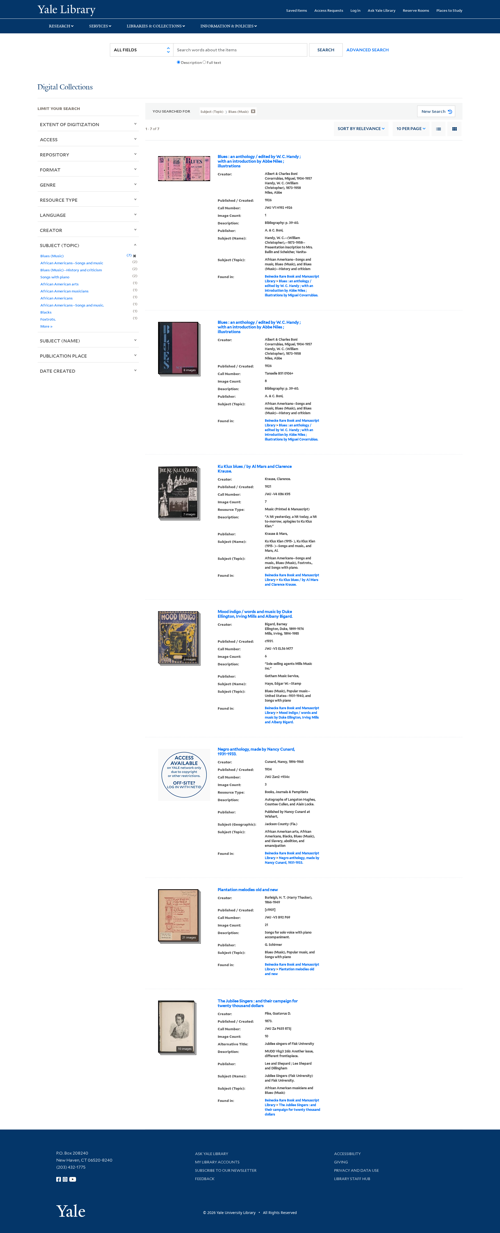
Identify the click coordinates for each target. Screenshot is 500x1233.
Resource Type (59, 200)
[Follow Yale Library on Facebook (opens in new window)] (58, 1179)
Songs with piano (54, 276)
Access (49, 139)
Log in (355, 10)
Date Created (57, 371)
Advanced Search (367, 49)
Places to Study (449, 10)
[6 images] (178, 637)
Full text (214, 62)
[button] (326, 50)
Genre (48, 185)
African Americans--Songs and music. (72, 305)
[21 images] (178, 915)
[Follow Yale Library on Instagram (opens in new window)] (65, 1179)
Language (53, 215)
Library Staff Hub (352, 1179)
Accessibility (347, 1154)
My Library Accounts (217, 1162)
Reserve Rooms (416, 10)
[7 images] (178, 491)
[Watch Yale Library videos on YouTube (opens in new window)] (72, 1179)
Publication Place (63, 356)
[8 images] (178, 347)
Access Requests (328, 10)
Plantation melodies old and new (248, 889)
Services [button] (98, 26)
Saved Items (296, 10)
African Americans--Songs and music (71, 262)
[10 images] (176, 1026)
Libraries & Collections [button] (154, 26)
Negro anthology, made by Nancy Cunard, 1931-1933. (256, 751)
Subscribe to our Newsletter (226, 1170)
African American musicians (64, 291)
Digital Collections (65, 87)
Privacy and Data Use (356, 1170)
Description (191, 62)
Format (50, 170)
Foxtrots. (48, 319)
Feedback (205, 1179)
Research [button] (59, 26)
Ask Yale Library (382, 10)
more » (46, 326)
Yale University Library (69, 9)
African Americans (56, 298)
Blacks (46, 312)
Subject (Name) (60, 341)
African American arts (59, 283)
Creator (51, 230)
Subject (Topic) (59, 245)
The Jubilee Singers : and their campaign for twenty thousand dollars (258, 1003)
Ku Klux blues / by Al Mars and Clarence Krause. (255, 469)
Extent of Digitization (69, 124)
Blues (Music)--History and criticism (71, 269)
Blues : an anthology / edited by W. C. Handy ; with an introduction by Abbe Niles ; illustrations (259, 161)
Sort (359, 128)
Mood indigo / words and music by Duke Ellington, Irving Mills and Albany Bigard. (255, 614)
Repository (54, 154)
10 (409, 128)
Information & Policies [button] (227, 26)
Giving (341, 1162)
